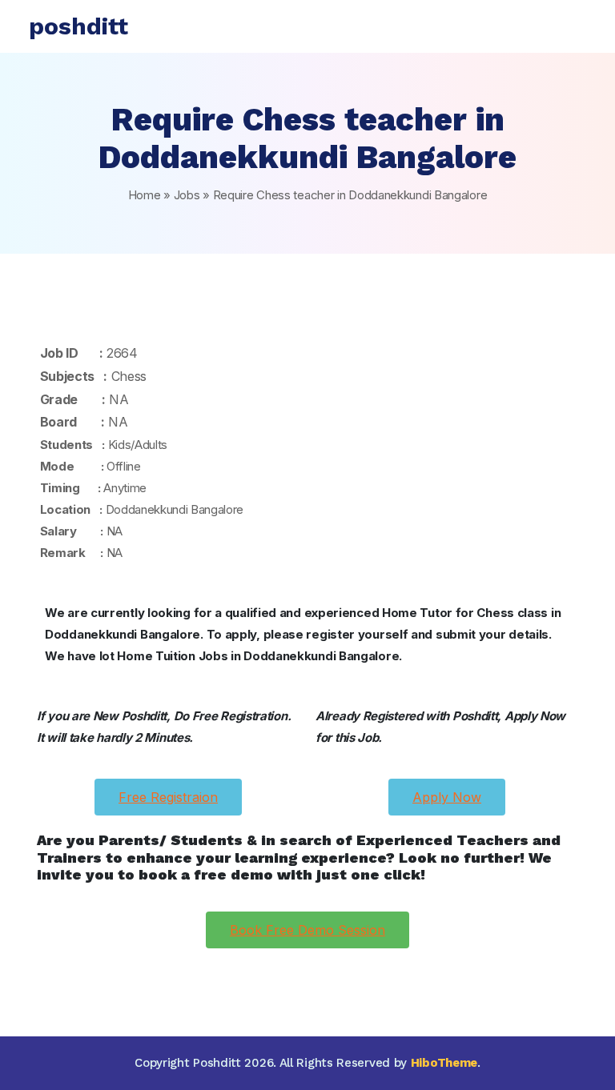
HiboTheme (444, 1063)
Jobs (187, 194)
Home (144, 194)
